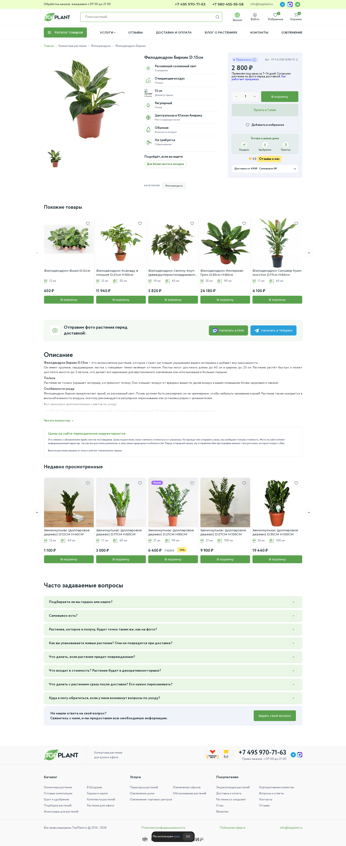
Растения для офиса (100, 805)
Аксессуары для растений (61, 811)
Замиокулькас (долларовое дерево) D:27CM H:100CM (223, 532)
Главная (49, 46)
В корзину (279, 97)
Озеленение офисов (187, 787)
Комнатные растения (72, 46)
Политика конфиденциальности (163, 828)
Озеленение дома (142, 793)
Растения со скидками (231, 799)
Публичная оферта (232, 828)
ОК (188, 837)
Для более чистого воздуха (165, 164)
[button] (308, 253)
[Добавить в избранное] (88, 223)
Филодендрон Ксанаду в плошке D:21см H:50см (117, 273)
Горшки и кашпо (97, 793)
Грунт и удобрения (56, 799)
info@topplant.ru (261, 4)
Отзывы (135, 32)
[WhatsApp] (297, 4)
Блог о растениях (221, 32)
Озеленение (291, 32)
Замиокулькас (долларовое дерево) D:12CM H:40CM (67, 532)
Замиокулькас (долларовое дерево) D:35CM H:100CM (275, 532)
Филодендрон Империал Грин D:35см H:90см (221, 273)
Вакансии (222, 811)
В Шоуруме (94, 787)
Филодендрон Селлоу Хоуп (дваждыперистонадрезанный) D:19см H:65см (173, 273)
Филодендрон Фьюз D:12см (67, 271)
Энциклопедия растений (233, 787)
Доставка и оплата (174, 32)
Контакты (259, 32)
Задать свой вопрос (274, 716)
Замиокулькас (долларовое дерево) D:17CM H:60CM (119, 532)
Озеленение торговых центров (151, 799)
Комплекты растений (101, 799)
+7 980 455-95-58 (228, 4)
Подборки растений (58, 805)
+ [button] (255, 96)
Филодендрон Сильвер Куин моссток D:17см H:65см (277, 273)
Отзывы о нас (269, 159)
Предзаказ (243, 60)
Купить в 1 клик (265, 110)
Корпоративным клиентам (276, 787)
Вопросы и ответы (271, 793)
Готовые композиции (58, 793)
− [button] (236, 96)
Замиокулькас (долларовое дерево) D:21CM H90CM (171, 532)
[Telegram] (282, 4)
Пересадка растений (144, 787)
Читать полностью (57, 420)
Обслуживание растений (189, 793)
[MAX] (290, 4)
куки (177, 836)
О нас (220, 805)
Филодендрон (101, 46)
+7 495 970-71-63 (190, 4)
